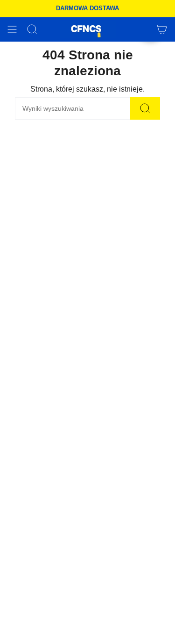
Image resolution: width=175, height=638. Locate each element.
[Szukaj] (145, 108)
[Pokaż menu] (12, 29)
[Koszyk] (162, 29)
